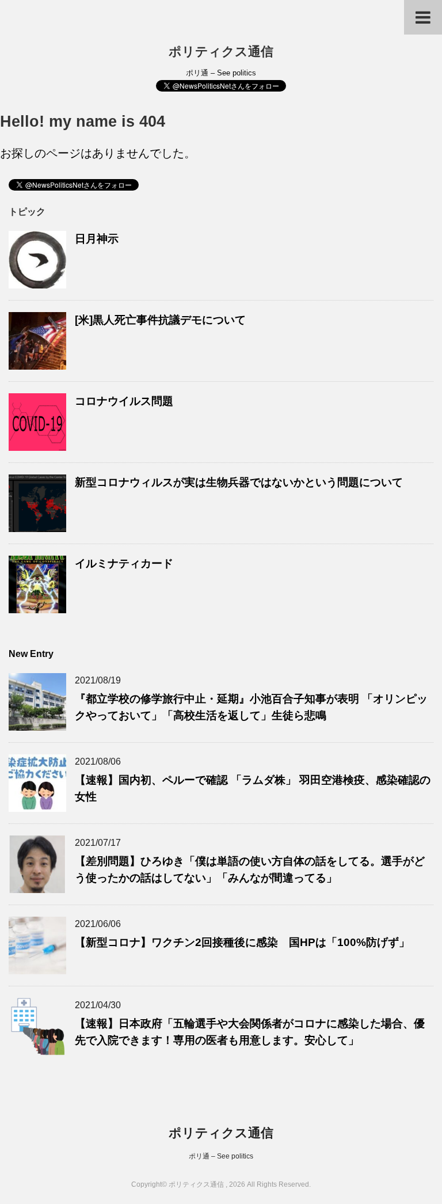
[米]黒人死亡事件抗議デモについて (160, 320)
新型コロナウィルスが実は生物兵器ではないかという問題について (239, 482)
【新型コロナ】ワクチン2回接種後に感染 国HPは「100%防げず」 (242, 942)
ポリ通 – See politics (221, 1156)
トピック (27, 212)
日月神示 (97, 239)
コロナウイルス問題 (124, 401)
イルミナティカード (124, 563)
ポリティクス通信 (221, 51)
